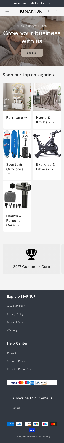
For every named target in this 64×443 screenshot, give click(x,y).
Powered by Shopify (40, 436)
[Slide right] (40, 279)
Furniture (14, 117)
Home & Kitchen (43, 119)
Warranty (12, 330)
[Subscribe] (51, 408)
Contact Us (13, 353)
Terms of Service (16, 322)
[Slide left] (24, 279)
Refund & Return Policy (20, 369)
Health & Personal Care (14, 220)
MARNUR (26, 436)
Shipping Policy (16, 361)
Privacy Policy (15, 314)
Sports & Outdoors (14, 166)
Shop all (32, 53)
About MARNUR (16, 306)
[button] (7, 11)
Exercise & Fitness (45, 166)
